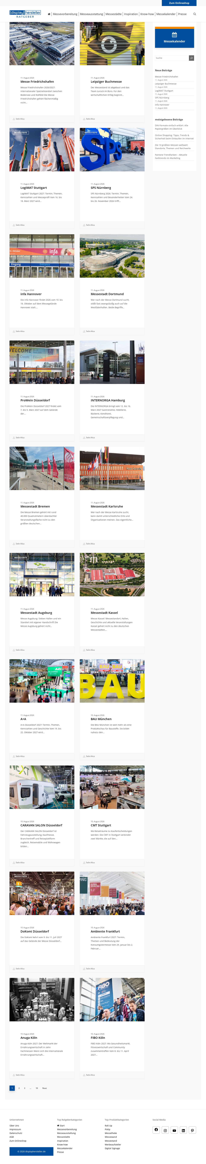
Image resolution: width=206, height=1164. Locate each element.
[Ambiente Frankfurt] (112, 922)
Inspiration (62, 1140)
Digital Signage (112, 1148)
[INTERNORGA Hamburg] (112, 390)
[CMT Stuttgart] (112, 815)
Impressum (15, 1129)
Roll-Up (108, 1125)
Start (62, 1125)
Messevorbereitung (67, 1129)
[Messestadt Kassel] (112, 603)
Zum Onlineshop (179, 3)
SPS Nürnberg (162, 97)
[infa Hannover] (42, 284)
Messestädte (20, 132)
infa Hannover (162, 104)
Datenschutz (16, 1133)
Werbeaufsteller (113, 1144)
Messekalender (65, 1148)
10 (37, 1088)
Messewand (111, 1136)
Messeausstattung (66, 1133)
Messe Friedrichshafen (166, 76)
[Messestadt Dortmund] (112, 284)
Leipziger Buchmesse (165, 83)
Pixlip (107, 1129)
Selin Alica (19, 119)
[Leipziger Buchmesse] (112, 72)
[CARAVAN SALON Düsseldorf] (42, 815)
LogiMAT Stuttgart (164, 90)
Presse (60, 1152)
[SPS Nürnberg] (112, 178)
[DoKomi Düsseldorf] (42, 922)
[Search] (191, 58)
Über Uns (14, 1125)
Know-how (20, 26)
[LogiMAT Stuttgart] (42, 178)
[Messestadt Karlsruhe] (112, 497)
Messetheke (111, 1133)
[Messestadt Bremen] (42, 497)
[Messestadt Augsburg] (42, 603)
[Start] (49, 14)
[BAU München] (112, 709)
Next (44, 1088)
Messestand (111, 1140)
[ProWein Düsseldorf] (42, 390)
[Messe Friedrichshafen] (42, 72)
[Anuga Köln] (42, 1028)
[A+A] (42, 709)
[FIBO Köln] (112, 1028)
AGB (12, 1136)
